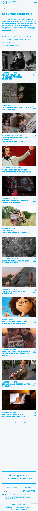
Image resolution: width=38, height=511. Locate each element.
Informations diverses (22, 39)
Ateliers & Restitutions (11, 45)
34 (21, 422)
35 (25, 422)
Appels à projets (15, 36)
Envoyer (29, 491)
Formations (6, 39)
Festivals (27, 36)
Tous (4, 36)
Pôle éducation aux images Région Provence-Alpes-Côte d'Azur (14, 2)
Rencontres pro (8, 42)
